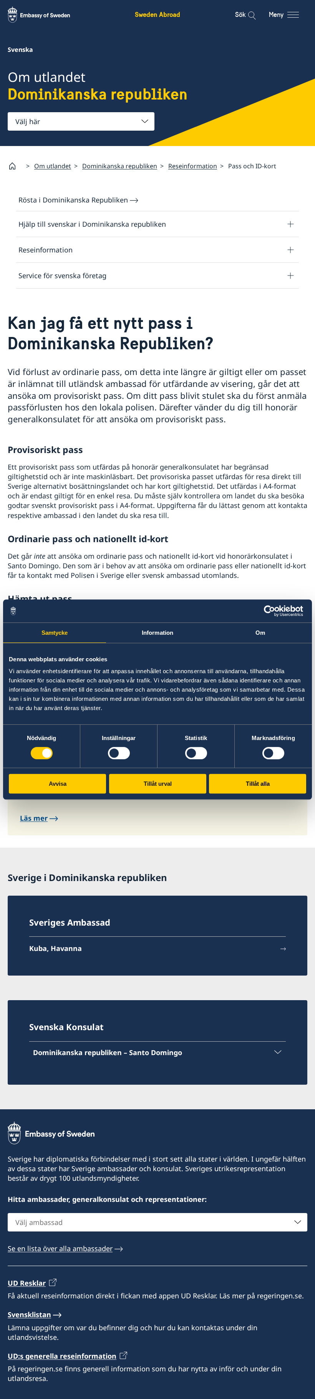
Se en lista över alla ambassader (60, 1248)
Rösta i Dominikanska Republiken (73, 199)
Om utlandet (52, 166)
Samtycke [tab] (54, 632)
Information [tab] (157, 632)
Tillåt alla (258, 783)
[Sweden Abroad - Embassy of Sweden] (46, 14)
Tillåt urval (158, 783)
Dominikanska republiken (119, 166)
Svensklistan (29, 1314)
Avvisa (57, 783)
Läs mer (34, 818)
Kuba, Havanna (55, 948)
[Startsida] (15, 166)
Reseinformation (192, 166)
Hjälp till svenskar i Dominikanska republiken (92, 224)
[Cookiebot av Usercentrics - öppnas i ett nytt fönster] (272, 611)
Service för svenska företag (62, 275)
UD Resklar (27, 1283)
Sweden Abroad (157, 14)
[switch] (119, 753)
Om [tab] (260, 632)
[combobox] (81, 121)
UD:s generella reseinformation (62, 1356)
